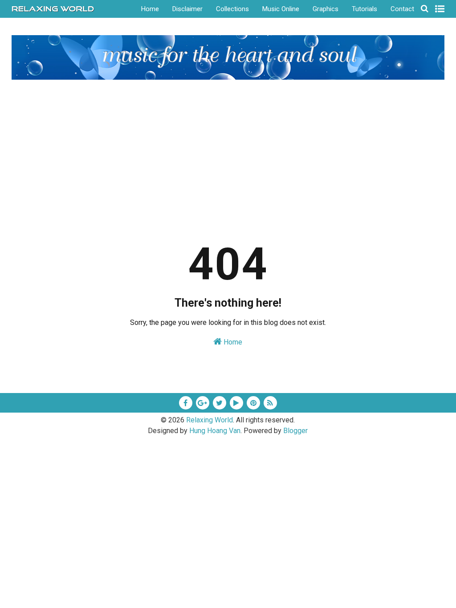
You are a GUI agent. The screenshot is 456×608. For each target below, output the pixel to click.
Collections (232, 9)
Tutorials (364, 9)
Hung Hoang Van (214, 430)
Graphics (325, 9)
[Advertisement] (228, 146)
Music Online (280, 9)
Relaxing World (209, 420)
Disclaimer (187, 9)
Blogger (295, 430)
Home (150, 9)
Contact (402, 9)
